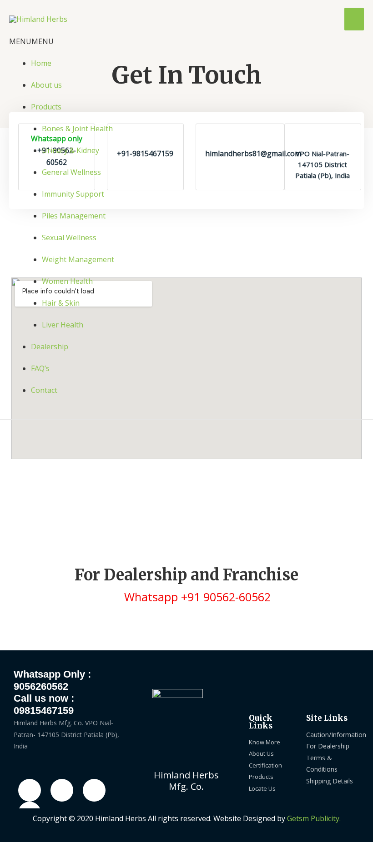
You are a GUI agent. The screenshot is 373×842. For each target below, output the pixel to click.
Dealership (49, 347)
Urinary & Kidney (70, 150)
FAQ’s (40, 368)
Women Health (67, 281)
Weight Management (78, 259)
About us (46, 85)
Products (46, 107)
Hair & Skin (61, 303)
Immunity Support (73, 194)
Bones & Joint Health (77, 129)
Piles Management (74, 216)
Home (41, 63)
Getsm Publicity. (314, 818)
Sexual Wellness (69, 238)
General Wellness (71, 172)
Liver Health (62, 325)
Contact (44, 390)
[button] (31, 41)
